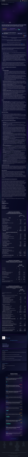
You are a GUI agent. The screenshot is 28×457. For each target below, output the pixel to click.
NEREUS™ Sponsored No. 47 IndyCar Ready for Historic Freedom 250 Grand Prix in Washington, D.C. (13, 391)
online (24, 86)
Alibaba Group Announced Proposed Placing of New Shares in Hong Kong (13, 433)
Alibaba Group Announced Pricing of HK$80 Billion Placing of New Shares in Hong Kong (13, 427)
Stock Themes (17, 447)
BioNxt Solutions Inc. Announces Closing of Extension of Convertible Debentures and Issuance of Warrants (14, 402)
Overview (3, 22)
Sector (3, 366)
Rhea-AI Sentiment (12, 28)
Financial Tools (17, 449)
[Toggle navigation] (26, 0)
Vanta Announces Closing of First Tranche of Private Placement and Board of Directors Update (13, 420)
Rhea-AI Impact (5, 28)
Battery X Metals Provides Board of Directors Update (13, 414)
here (24, 166)
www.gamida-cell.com (11, 176)
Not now (24, 33)
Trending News (4, 4)
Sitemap (4, 447)
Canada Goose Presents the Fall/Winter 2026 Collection (13, 397)
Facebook (24, 176)
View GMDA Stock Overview (14, 340)
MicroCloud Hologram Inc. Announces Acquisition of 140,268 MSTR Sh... (6, 9)
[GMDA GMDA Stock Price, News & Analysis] (3, 337)
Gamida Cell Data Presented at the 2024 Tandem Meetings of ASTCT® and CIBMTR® (12, 356)
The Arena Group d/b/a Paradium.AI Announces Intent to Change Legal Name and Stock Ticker (14, 379)
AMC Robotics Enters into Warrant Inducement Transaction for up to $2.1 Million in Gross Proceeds (13, 386)
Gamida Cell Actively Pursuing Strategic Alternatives (8, 358)
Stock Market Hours (17, 450)
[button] (21, 1)
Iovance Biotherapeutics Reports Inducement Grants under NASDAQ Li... (20, 9)
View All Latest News (13, 438)
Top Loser (20, 384)
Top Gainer (20, 377)
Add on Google (20, 33)
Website (3, 368)
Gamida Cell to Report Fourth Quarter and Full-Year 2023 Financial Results (10, 354)
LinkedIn (21, 176)
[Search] (24, 0)
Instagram (3, 177)
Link (2, 369)
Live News (17, 448)
